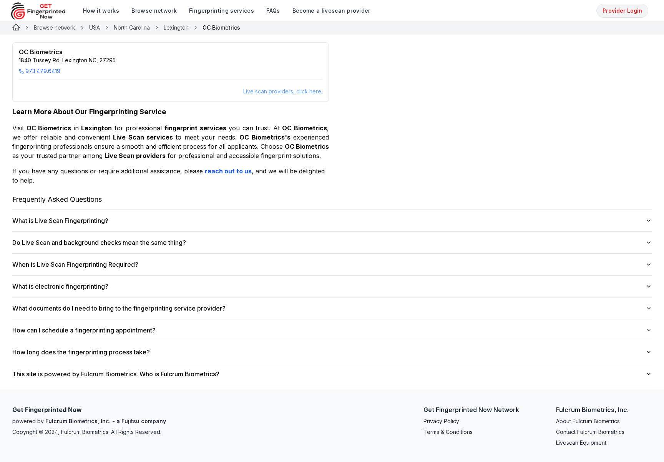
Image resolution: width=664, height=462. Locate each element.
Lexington (176, 27)
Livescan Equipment (581, 442)
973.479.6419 (42, 71)
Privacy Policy (441, 421)
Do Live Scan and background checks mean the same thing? (99, 242)
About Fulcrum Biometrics (588, 421)
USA (94, 27)
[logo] (43, 11)
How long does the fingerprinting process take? (81, 352)
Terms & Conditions (448, 432)
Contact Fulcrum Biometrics (590, 432)
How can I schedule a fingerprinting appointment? (84, 330)
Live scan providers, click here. (282, 91)
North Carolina (132, 27)
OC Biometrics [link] (221, 27)
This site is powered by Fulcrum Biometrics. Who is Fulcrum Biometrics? (115, 374)
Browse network (54, 27)
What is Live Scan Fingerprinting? (60, 220)
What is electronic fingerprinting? (60, 286)
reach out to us (228, 171)
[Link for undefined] (16, 28)
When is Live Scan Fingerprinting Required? (75, 264)
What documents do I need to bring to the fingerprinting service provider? (119, 308)
